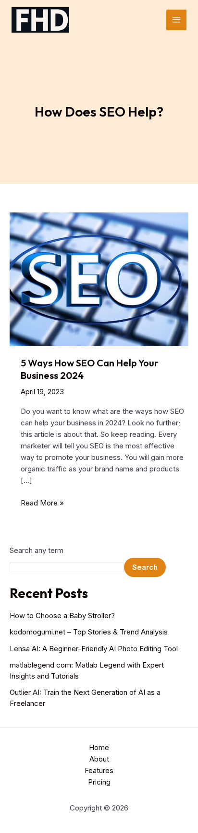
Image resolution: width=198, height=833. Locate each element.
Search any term (36, 550)
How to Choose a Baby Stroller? (62, 615)
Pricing (99, 781)
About (99, 758)
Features (99, 770)
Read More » (42, 503)
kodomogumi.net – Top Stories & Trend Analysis (89, 631)
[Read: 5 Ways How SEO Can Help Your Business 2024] (99, 278)
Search (145, 567)
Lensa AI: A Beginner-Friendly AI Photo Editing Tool (94, 648)
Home (99, 747)
